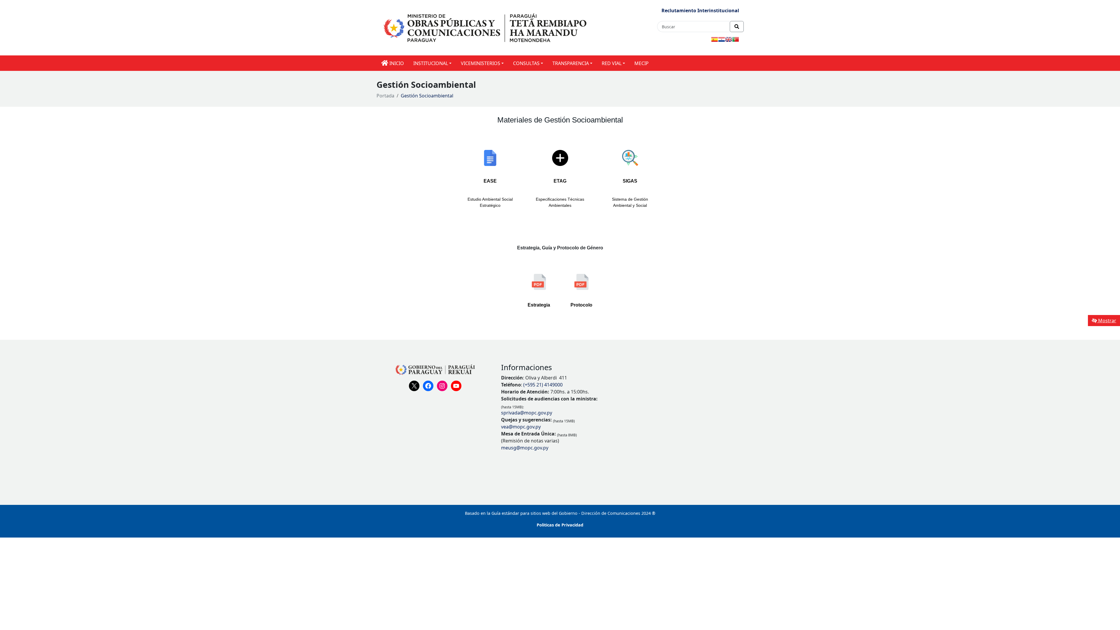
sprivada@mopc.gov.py (526, 413)
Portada (385, 95)
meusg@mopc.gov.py (524, 447)
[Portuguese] (735, 39)
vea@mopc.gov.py (521, 427)
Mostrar (1106, 320)
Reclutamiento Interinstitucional (700, 10)
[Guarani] (721, 39)
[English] (728, 39)
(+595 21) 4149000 (543, 385)
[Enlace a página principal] (486, 27)
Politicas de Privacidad (560, 525)
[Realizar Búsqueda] (737, 26)
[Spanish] (714, 39)
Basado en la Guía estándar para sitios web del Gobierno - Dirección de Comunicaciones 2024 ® (560, 513)
